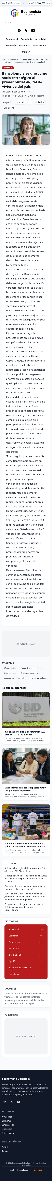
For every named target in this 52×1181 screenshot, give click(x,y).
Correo (5, 1151)
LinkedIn (39, 102)
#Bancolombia (10, 668)
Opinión (26, 51)
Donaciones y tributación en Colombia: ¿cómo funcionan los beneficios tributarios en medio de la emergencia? (24, 896)
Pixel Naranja (35, 1170)
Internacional (39, 45)
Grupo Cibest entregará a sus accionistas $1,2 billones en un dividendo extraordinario (24, 907)
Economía (11, 45)
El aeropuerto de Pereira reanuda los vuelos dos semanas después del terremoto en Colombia (25, 878)
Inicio (4, 60)
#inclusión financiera (29, 673)
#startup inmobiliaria (37, 678)
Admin (5, 1146)
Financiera (24, 45)
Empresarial (12, 39)
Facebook (19, 102)
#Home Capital (10, 673)
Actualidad (40, 39)
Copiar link (9, 107)
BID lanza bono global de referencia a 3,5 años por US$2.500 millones (24, 869)
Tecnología (26, 39)
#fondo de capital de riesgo (31, 668)
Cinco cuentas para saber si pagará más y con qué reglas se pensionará (24, 887)
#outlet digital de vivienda (14, 678)
